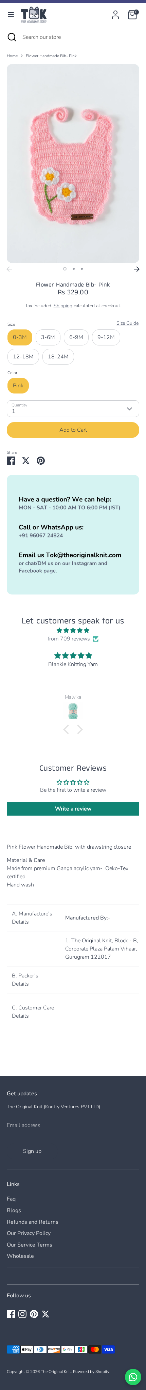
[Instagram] (22, 1314)
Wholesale (20, 1256)
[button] (68, 729)
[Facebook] (11, 1314)
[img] (73, 630)
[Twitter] (45, 1314)
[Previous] (9, 269)
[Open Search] (11, 37)
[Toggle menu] (11, 14)
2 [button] (74, 269)
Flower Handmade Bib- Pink (51, 56)
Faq (11, 1199)
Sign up (32, 1151)
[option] (73, 163)
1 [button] (65, 269)
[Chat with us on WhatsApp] (133, 1377)
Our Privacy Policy (29, 1233)
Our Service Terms (29, 1245)
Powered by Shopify (91, 1371)
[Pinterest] (34, 1314)
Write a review (73, 809)
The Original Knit (56, 1371)
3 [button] (82, 269)
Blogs (14, 1210)
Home (12, 56)
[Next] (136, 269)
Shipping (63, 306)
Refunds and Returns (32, 1222)
